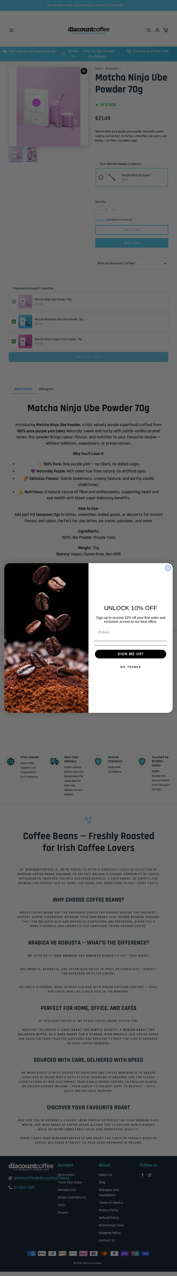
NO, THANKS (130, 667)
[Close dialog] (168, 568)
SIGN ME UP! (131, 654)
